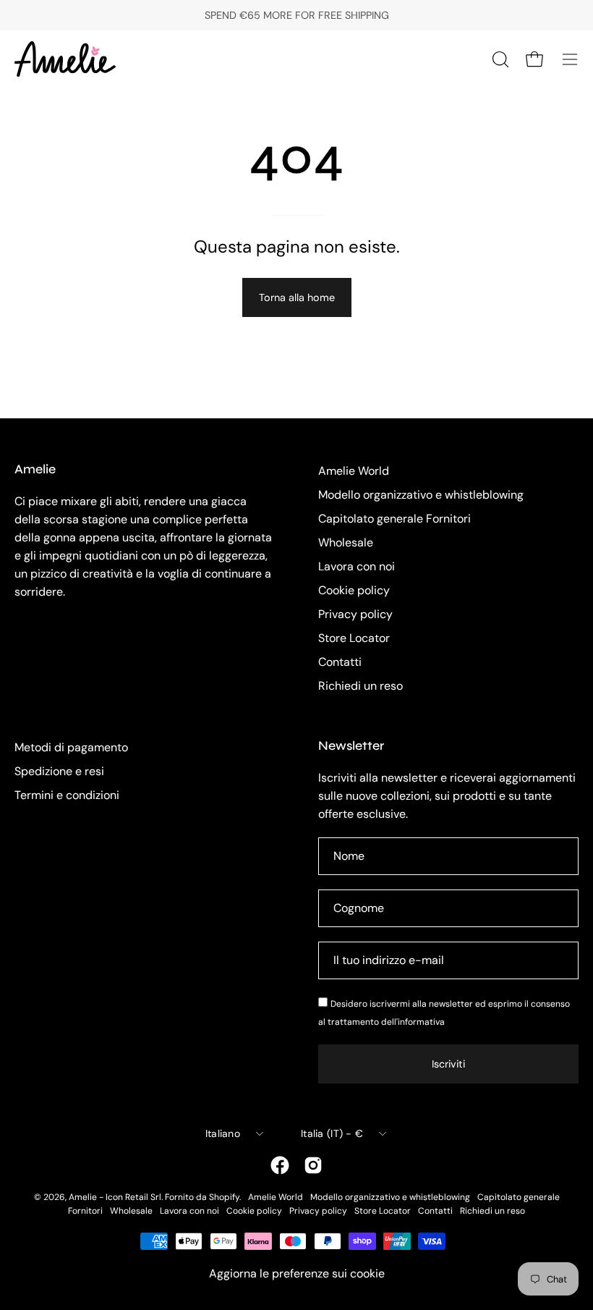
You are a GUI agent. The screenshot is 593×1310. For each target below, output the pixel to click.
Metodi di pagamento (71, 747)
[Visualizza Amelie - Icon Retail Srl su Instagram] (313, 1165)
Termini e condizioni (66, 795)
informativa (421, 1022)
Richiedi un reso (360, 685)
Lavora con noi (356, 566)
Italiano (222, 1133)
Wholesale (345, 542)
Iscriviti (448, 1063)
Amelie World (353, 470)
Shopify (224, 1197)
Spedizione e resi (59, 771)
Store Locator (354, 638)
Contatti (340, 661)
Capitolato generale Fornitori (394, 518)
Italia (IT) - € (332, 1133)
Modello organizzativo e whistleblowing (421, 494)
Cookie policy (354, 590)
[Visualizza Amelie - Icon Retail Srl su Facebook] (280, 1165)
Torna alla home (297, 297)
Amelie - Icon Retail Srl (115, 1197)
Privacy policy (355, 614)
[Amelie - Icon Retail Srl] (65, 59)
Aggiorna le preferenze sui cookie (297, 1273)
